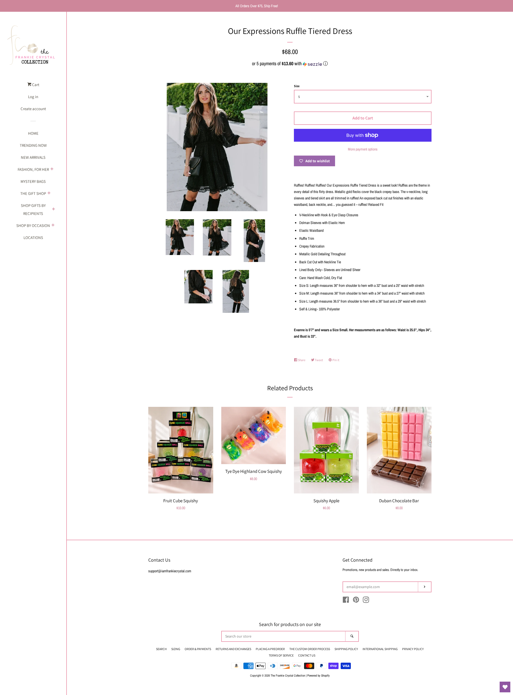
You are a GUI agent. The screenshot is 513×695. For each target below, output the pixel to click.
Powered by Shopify (318, 675)
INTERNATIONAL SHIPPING (380, 649)
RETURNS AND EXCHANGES (233, 649)
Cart (35, 84)
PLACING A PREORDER (270, 649)
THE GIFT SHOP (33, 193)
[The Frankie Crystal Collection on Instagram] (366, 601)
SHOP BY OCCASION (33, 225)
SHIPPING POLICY (346, 649)
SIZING (175, 649)
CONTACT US (306, 655)
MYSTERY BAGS (33, 181)
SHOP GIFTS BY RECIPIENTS (33, 209)
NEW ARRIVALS (33, 157)
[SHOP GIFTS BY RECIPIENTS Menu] (53, 210)
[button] (290, 63)
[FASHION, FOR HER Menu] (52, 169)
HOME (33, 133)
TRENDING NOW (33, 145)
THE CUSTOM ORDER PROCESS (309, 649)
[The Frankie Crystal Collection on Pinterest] (356, 601)
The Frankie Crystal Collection (288, 675)
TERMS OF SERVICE (281, 655)
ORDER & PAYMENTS (198, 649)
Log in (33, 96)
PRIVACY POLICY (413, 649)
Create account (33, 108)
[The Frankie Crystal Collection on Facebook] (346, 601)
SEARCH (161, 649)
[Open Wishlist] (505, 687)
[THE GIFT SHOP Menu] (49, 194)
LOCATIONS (33, 237)
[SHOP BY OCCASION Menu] (53, 226)
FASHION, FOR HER (33, 169)
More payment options (363, 149)
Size (297, 86)
